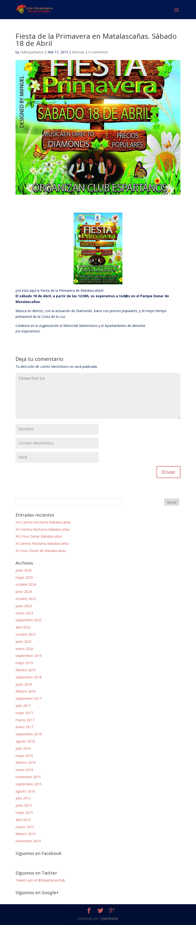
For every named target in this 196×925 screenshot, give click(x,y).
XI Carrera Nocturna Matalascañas (42, 543)
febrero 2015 (26, 833)
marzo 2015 (25, 827)
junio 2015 (24, 805)
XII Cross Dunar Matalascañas (39, 536)
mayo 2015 (24, 812)
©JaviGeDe (109, 918)
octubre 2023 (26, 598)
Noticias (78, 52)
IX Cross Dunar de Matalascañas (41, 550)
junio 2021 (24, 641)
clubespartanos (32, 52)
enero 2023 (24, 613)
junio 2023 (24, 606)
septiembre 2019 (29, 655)
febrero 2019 (26, 670)
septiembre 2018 (29, 677)
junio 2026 (24, 570)
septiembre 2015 (29, 784)
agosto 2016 (25, 741)
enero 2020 (24, 648)
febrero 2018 (26, 691)
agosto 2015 (25, 791)
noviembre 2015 (28, 777)
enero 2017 (24, 727)
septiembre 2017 (29, 698)
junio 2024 (24, 591)
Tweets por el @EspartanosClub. (41, 880)
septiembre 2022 (29, 620)
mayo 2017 (24, 712)
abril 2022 (23, 627)
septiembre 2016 (29, 734)
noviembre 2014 (28, 841)
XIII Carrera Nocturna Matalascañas (43, 522)
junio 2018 (24, 684)
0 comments (98, 52)
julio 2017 (23, 705)
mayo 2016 (24, 755)
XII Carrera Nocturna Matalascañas (43, 529)
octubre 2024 (26, 584)
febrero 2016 (26, 762)
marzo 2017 (25, 720)
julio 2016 (23, 748)
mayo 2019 (24, 663)
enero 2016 (24, 769)
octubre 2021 (26, 634)
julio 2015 (23, 798)
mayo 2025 (24, 577)
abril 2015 (23, 819)
